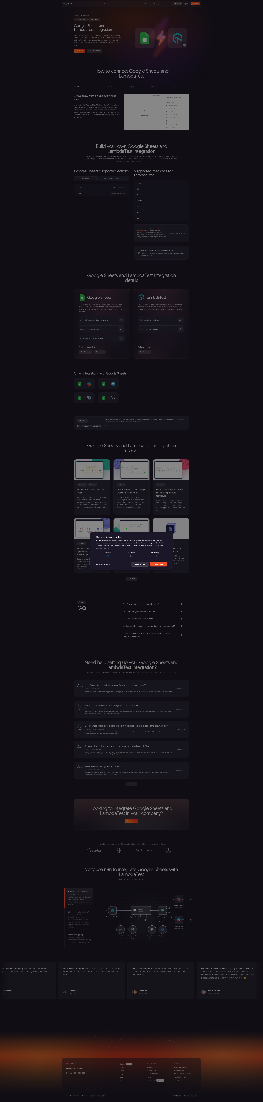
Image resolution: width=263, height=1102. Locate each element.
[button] (103, 564)
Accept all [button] (158, 564)
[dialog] (131, 551)
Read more (106, 548)
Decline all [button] (140, 564)
